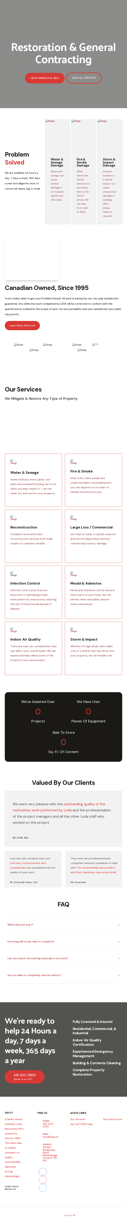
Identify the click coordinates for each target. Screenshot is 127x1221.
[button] (63, 925)
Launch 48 (69, 1215)
